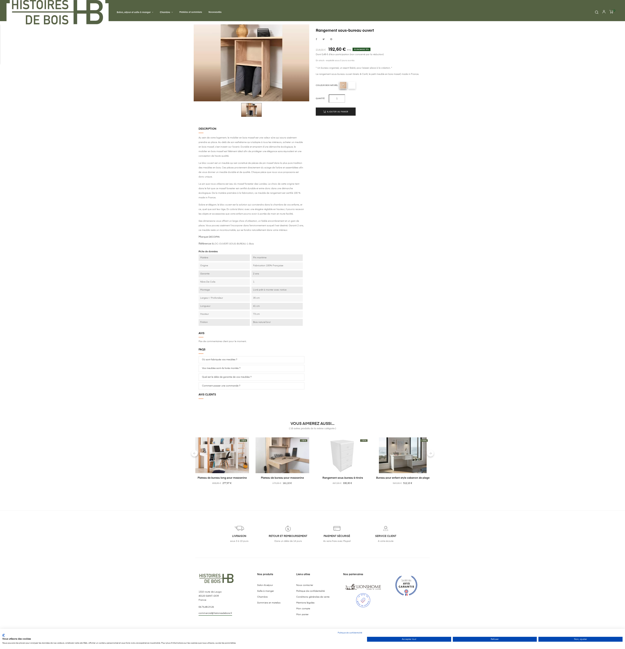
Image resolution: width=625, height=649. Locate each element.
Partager (316, 39)
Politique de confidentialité (310, 591)
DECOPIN (214, 237)
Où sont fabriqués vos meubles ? (219, 359)
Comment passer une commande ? (221, 386)
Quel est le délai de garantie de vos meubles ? (226, 377)
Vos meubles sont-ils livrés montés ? (221, 368)
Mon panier (302, 614)
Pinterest (331, 39)
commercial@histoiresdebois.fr (215, 613)
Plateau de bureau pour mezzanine (282, 478)
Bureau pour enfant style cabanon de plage (403, 478)
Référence (205, 244)
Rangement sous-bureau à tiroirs (342, 478)
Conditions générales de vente (312, 597)
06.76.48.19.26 (206, 607)
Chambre (262, 597)
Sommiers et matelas (268, 603)
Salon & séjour (265, 585)
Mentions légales (305, 603)
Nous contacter (304, 585)
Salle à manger (265, 591)
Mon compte (303, 609)
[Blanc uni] (351, 85)
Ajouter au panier (337, 111)
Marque (203, 237)
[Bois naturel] (343, 85)
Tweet (324, 39)
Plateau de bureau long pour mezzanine (222, 478)
